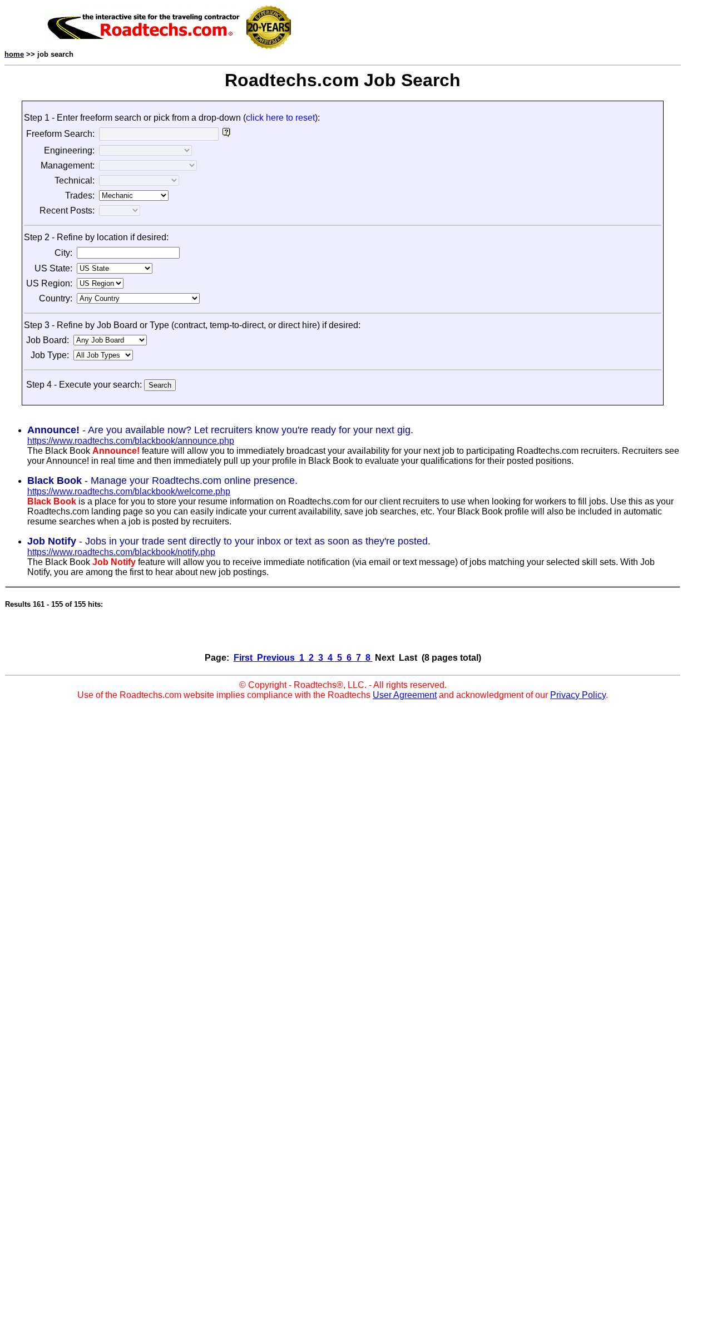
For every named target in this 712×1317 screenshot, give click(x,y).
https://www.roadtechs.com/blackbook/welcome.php (128, 491)
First (244, 657)
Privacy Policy (578, 695)
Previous (276, 657)
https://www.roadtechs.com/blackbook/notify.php (121, 552)
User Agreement (405, 695)
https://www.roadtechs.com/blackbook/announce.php (130, 440)
